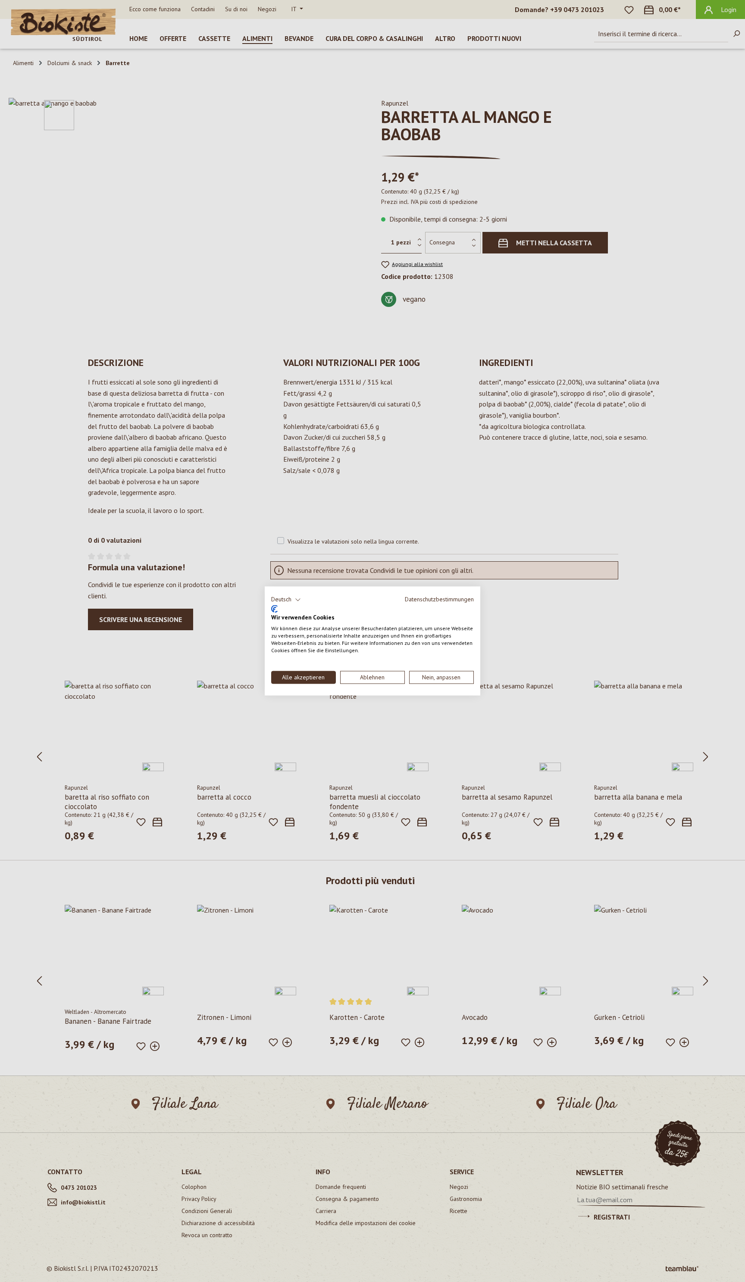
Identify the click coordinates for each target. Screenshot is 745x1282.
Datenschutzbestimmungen (439, 599)
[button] (286, 599)
